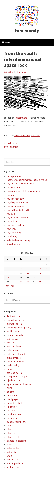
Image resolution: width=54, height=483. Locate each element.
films (9, 387)
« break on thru (11, 143)
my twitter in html (16, 225)
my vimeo (11, 228)
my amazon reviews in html (20, 183)
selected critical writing (19, 240)
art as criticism (14, 357)
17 (14, 277)
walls (9, 455)
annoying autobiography (19, 327)
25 (21, 282)
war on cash (12, 459)
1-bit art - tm (13, 316)
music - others (14, 414)
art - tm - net (13, 350)
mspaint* (35, 135)
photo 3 (11, 433)
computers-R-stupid (17, 376)
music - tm (12, 418)
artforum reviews (15, 361)
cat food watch (14, 372)
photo (10, 425)
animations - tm (22, 135)
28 (40, 282)
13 (34, 273)
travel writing (13, 243)
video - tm (12, 452)
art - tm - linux (14, 346)
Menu (7, 42)
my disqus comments (17, 202)
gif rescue (12, 395)
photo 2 (11, 429)
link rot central (14, 403)
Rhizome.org (21, 117)
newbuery (12, 236)
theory (10, 444)
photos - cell (13, 436)
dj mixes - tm (13, 380)
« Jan (6, 285)
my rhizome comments (18, 217)
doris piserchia (14, 176)
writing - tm (13, 467)
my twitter (12, 221)
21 (40, 277)
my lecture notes (15, 206)
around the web (15, 335)
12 (28, 273)
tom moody (27, 31)
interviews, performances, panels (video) (27, 179)
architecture (13, 331)
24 (14, 282)
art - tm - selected (16, 354)
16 (8, 277)
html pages (12, 399)
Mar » (13, 285)
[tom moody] (27, 15)
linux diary (12, 406)
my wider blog (14, 232)
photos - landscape (16, 440)
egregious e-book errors (19, 384)
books (10, 369)
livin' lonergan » (12, 146)
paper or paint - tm (16, 421)
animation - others (16, 320)
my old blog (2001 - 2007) (19, 209)
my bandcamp (14, 187)
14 (40, 273)
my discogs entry (15, 198)
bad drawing (13, 365)
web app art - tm (15, 463)
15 (46, 273)
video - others (14, 448)
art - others (12, 338)
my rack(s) (12, 213)
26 (28, 282)
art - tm (10, 342)
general (11, 391)
